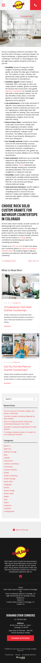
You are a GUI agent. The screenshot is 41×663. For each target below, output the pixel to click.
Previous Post (10, 261)
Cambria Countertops (11, 464)
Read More (7, 326)
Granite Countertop (10, 476)
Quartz (6, 502)
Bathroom (7, 449)
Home (20, 587)
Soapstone (7, 505)
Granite (21, 165)
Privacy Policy (9, 655)
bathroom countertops (13, 91)
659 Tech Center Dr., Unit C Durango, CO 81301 (21, 626)
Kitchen (6, 487)
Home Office (8, 482)
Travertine (7, 508)
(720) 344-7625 (17, 246)
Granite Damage (10, 479)
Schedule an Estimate (20, 638)
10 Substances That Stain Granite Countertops (18, 309)
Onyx (5, 499)
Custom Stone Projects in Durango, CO (20, 602)
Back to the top (22, 530)
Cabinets (7, 458)
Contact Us (20, 604)
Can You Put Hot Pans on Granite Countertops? (17, 368)
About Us (7, 446)
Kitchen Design (9, 490)
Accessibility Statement (29, 655)
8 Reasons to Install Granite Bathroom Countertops (20, 29)
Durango (22, 238)
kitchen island (8, 493)
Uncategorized (26, 16)
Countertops (8, 467)
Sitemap (17, 655)
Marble (6, 496)
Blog (5, 455)
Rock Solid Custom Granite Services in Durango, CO (21, 590)
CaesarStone (8, 461)
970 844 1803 (21, 619)
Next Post (32, 261)
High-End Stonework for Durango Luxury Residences (20, 597)
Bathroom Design (10, 452)
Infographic (8, 484)
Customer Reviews (10, 470)
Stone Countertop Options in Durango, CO (20, 594)
